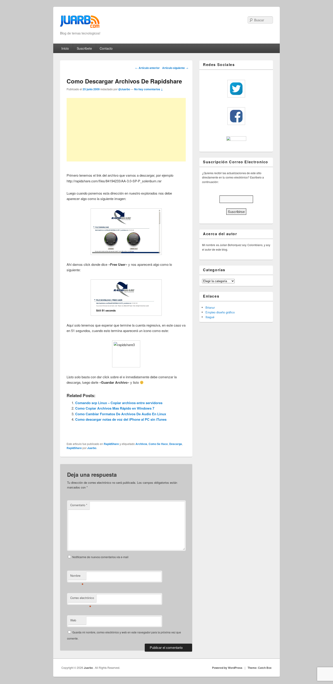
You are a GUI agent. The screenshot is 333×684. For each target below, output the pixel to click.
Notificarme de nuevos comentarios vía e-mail (100, 557)
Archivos (141, 444)
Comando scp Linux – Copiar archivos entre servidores (118, 402)
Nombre (77, 576)
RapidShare (111, 444)
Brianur (210, 307)
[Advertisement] (126, 129)
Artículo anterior (147, 68)
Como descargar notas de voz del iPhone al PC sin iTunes (120, 419)
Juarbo (91, 448)
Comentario (78, 505)
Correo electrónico (82, 599)
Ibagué (209, 317)
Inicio (65, 48)
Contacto (106, 48)
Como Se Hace (158, 444)
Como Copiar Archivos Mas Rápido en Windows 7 (114, 408)
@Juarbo (124, 89)
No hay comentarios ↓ (148, 89)
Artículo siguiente (175, 68)
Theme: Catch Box (260, 668)
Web (73, 620)
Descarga (175, 444)
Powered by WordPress (227, 668)
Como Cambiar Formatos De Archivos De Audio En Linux (120, 413)
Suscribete (84, 48)
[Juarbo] (79, 23)
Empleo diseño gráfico (220, 312)
